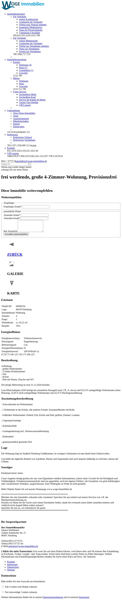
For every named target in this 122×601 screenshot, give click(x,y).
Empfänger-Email (12, 206)
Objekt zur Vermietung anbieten (34, 46)
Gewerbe (23, 73)
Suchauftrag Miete (27, 94)
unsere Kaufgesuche (28, 19)
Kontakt (11, 148)
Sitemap (11, 570)
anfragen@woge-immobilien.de (23, 546)
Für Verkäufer (19, 16)
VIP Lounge (25, 105)
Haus (21, 83)
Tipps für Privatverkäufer (31, 30)
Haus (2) (23, 67)
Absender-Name (12, 215)
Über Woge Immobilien (24, 113)
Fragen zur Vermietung (30, 51)
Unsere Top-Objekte (28, 102)
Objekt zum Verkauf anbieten (33, 24)
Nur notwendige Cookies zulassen (21, 592)
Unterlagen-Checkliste (29, 32)
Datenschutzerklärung (53, 597)
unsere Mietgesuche (28, 40)
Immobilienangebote (16, 59)
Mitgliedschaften (21, 121)
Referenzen (12, 134)
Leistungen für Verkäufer (31, 22)
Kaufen (16, 62)
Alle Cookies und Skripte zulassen (21, 587)
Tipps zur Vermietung (29, 49)
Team (15, 116)
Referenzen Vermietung (24, 140)
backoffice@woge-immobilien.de (31, 161)
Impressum (12, 564)
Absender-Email (12, 218)
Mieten (16, 78)
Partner (16, 124)
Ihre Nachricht (11, 231)
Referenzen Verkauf (22, 137)
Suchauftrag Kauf (27, 97)
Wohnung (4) (25, 65)
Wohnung (23, 81)
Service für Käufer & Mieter (32, 100)
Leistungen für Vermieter (30, 43)
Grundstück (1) (26, 70)
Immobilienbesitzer (16, 14)
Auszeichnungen (21, 118)
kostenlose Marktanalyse (30, 27)
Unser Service (19, 91)
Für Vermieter (19, 38)
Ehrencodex (18, 126)
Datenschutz (13, 567)
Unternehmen (13, 110)
